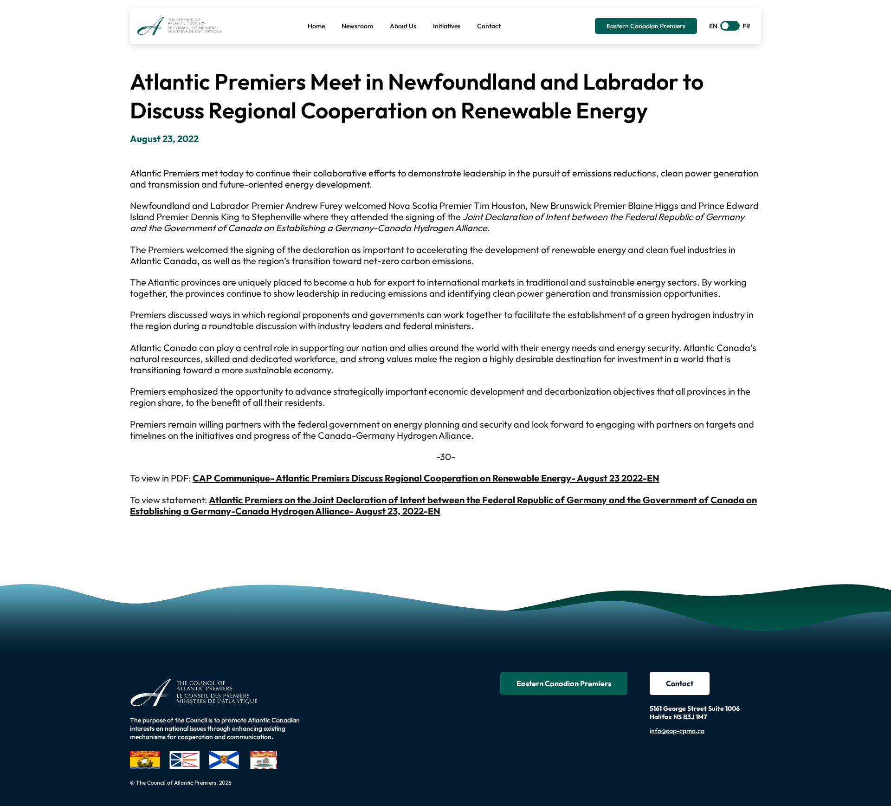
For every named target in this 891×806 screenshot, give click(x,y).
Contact (679, 683)
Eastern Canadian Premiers (564, 683)
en (713, 26)
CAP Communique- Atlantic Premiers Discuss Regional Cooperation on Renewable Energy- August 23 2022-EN (426, 478)
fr (746, 26)
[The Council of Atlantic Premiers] (179, 25)
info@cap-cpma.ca (677, 731)
